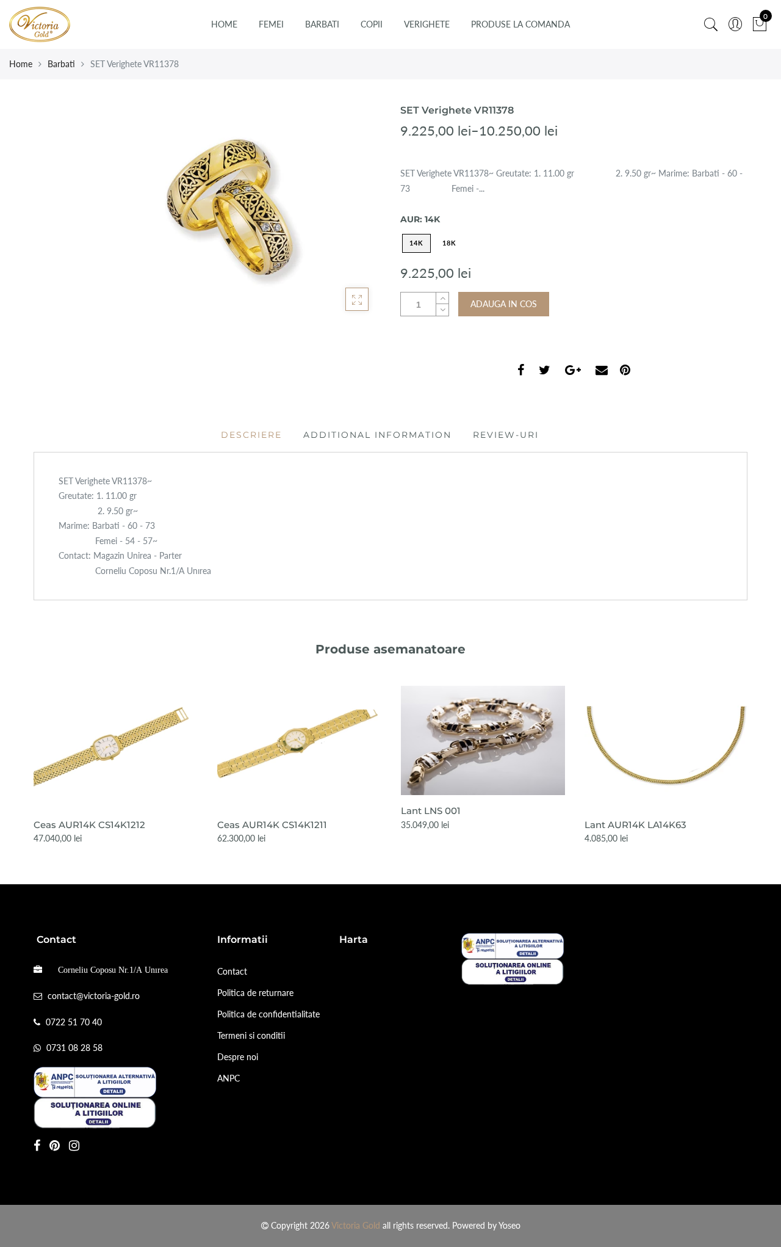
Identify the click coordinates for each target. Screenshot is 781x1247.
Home (224, 24)
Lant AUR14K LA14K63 (635, 825)
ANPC (228, 1078)
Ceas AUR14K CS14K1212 (89, 825)
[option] (115, 766)
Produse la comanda (520, 24)
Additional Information (377, 434)
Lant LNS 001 (431, 810)
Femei (271, 24)
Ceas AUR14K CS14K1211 (272, 825)
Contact (232, 971)
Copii (372, 24)
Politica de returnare (255, 992)
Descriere (251, 434)
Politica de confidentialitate (268, 1014)
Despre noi (237, 1057)
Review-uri (506, 434)
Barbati (322, 24)
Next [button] (748, 757)
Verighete (427, 24)
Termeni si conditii (251, 1035)
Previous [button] (32, 757)
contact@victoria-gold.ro (94, 996)
